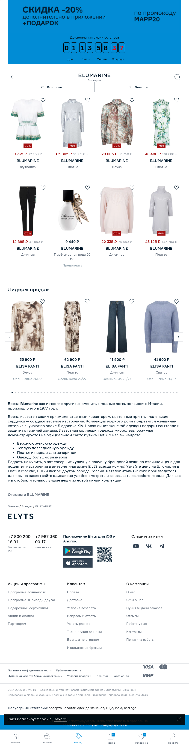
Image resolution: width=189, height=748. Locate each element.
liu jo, (110, 708)
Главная (13, 506)
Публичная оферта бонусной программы (35, 676)
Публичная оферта (68, 670)
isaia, (119, 708)
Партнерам (17, 623)
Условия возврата (81, 608)
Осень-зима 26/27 (27, 379)
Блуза (117, 167)
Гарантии (102, 676)
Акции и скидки (21, 616)
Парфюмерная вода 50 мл (72, 256)
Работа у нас (136, 623)
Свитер (162, 372)
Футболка (28, 167)
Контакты (134, 632)
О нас (131, 592)
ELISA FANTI (27, 366)
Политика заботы (140, 639)
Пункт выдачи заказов (144, 608)
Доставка (74, 600)
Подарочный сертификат (28, 608)
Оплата (73, 592)
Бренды (27, 506)
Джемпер (116, 254)
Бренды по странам (83, 639)
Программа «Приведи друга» (32, 600)
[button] (9, 336)
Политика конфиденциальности (29, 670)
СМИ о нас (134, 600)
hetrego (130, 708)
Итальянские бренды (84, 647)
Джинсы (28, 254)
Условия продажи (79, 676)
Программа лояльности (27, 592)
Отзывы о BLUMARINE (28, 494)
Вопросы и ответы (81, 616)
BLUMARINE (28, 160)
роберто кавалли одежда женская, (77, 708)
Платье (72, 167)
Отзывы (132, 616)
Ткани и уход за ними (84, 632)
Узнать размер (79, 623)
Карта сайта (120, 676)
